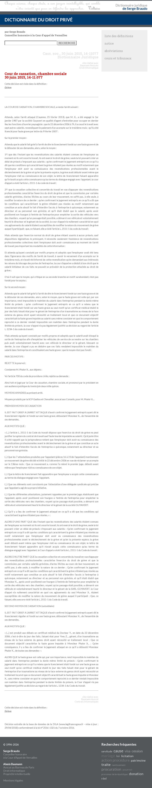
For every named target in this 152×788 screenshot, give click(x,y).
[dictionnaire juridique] (52, 6)
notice (109, 43)
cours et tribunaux (118, 58)
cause (118, 750)
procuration (111, 769)
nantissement (118, 764)
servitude (106, 751)
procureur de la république (114, 774)
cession (137, 751)
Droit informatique (14, 770)
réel (104, 778)
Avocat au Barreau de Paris (18, 767)
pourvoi (127, 769)
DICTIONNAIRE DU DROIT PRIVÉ (39, 19)
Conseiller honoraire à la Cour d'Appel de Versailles (20, 754)
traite (106, 764)
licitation (127, 756)
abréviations (113, 51)
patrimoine (138, 760)
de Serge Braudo (134, 9)
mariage (108, 755)
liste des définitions (118, 36)
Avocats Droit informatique (88, 66)
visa (127, 751)
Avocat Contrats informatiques (86, 700)
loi (118, 756)
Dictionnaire (124, 5)
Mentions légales (13, 780)
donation (136, 774)
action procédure (115, 760)
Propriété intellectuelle (16, 774)
